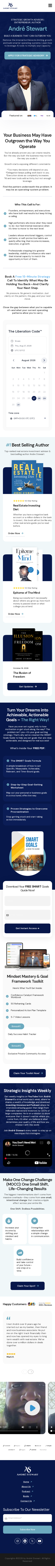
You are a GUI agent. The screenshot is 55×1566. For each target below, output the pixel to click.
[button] (50, 6)
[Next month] (44, 360)
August (25, 360)
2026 (32, 360)
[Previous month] (14, 360)
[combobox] (28, 418)
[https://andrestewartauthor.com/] (10, 5)
